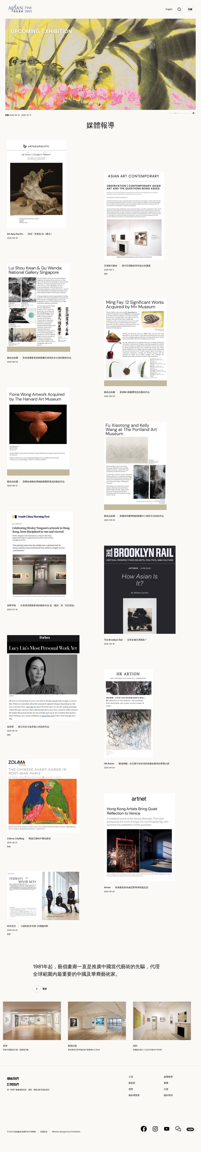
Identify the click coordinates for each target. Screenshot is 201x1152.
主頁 (131, 1079)
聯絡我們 (13, 1081)
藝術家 (132, 1086)
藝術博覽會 (134, 1098)
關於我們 (168, 1098)
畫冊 (166, 1086)
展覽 (131, 1092)
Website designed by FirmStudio (66, 1135)
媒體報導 (168, 1079)
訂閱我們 (13, 1087)
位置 (166, 1092)
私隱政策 (43, 1135)
